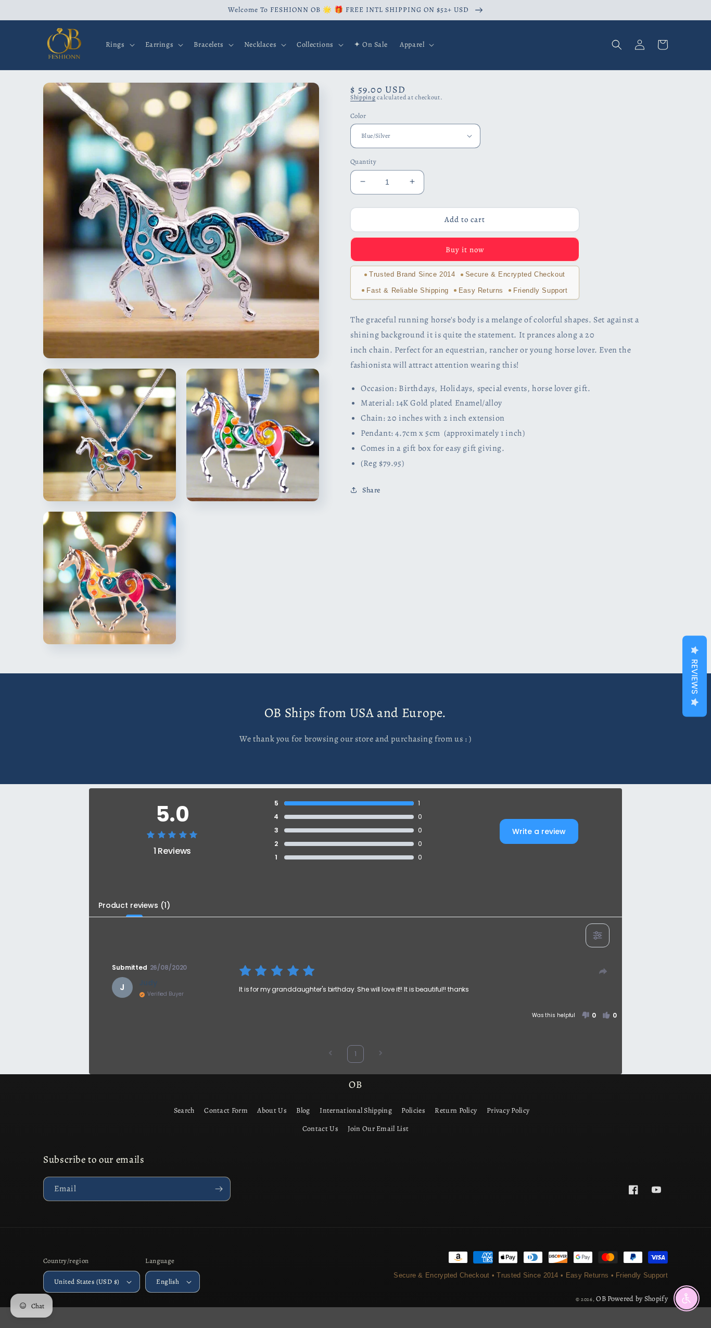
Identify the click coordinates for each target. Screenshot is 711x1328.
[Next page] (380, 1054)
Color (358, 115)
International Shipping (356, 1110)
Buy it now (465, 249)
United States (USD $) (86, 1281)
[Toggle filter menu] (598, 935)
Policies (413, 1110)
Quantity (363, 161)
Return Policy (456, 1110)
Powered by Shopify (637, 1299)
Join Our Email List (378, 1129)
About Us (271, 1110)
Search (184, 1110)
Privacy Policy (508, 1110)
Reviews (695, 676)
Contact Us (320, 1129)
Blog (303, 1110)
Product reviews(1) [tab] (134, 905)
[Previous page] (330, 1054)
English (167, 1281)
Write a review (539, 831)
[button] (119, 45)
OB (601, 1299)
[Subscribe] (218, 1189)
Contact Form (226, 1110)
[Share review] (603, 971)
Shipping (363, 97)
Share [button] (371, 490)
